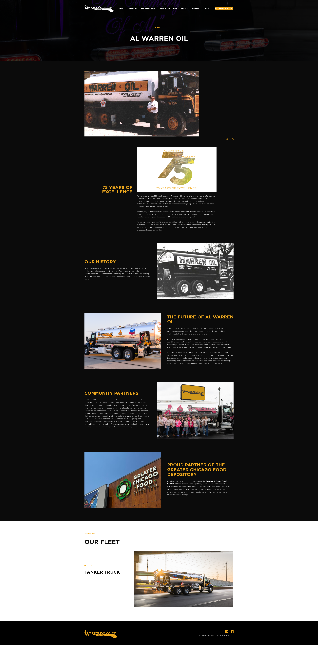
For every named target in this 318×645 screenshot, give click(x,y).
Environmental (149, 8)
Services (133, 8)
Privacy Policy (206, 636)
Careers (195, 8)
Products (165, 8)
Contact (206, 8)
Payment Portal (223, 8)
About (122, 8)
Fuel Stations (180, 8)
